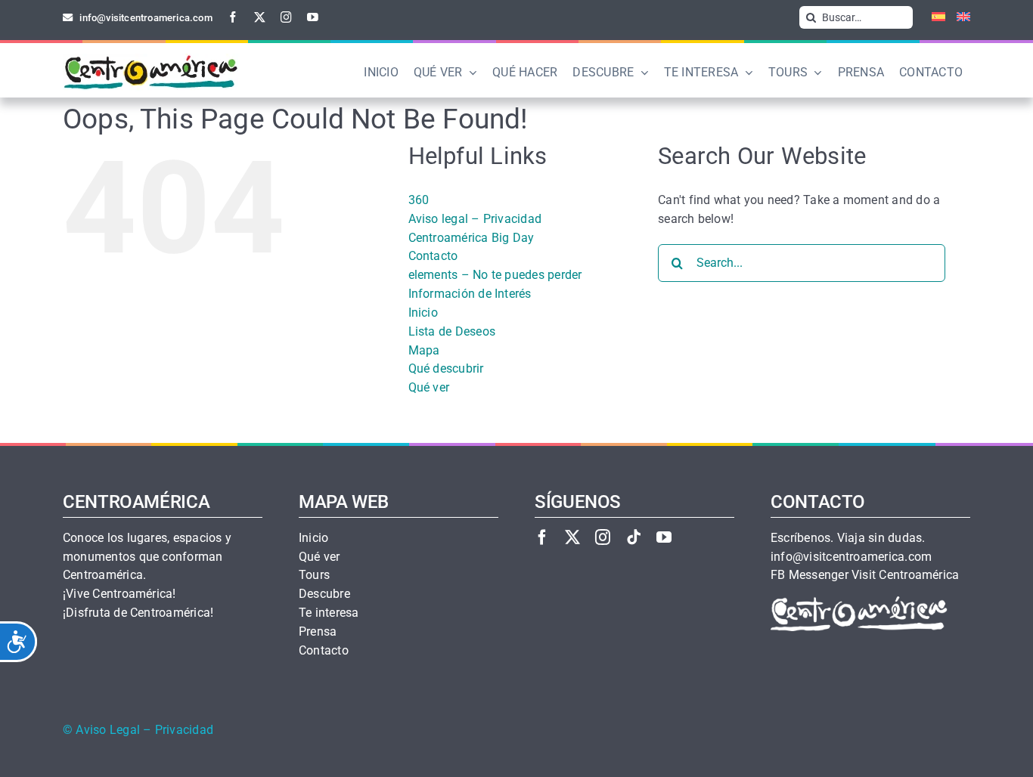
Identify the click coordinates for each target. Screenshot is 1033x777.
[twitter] (259, 17)
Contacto (433, 256)
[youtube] (312, 17)
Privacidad (184, 730)
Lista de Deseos (452, 331)
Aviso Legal (108, 730)
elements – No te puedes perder (495, 275)
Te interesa (329, 613)
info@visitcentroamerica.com (851, 557)
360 (419, 200)
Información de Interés (470, 293)
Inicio (423, 312)
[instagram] (286, 17)
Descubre (324, 594)
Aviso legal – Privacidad (475, 219)
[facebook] (233, 17)
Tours (314, 575)
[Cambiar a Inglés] (957, 17)
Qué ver (429, 387)
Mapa (424, 350)
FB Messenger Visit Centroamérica (865, 575)
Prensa (318, 632)
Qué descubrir (446, 368)
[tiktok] (633, 537)
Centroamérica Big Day (471, 238)
